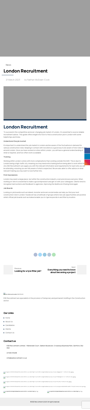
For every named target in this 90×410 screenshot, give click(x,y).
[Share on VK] (49, 255)
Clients (8, 329)
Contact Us (9, 333)
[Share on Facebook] (35, 255)
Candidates (10, 325)
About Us (9, 321)
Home (7, 318)
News (8, 64)
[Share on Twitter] (40, 255)
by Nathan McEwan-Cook (37, 79)
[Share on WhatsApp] (54, 255)
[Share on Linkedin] (45, 255)
